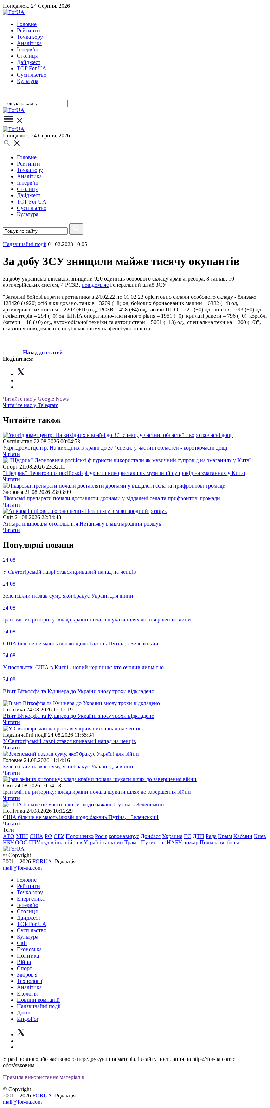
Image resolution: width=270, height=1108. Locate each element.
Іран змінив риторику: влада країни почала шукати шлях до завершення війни (97, 792)
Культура (27, 81)
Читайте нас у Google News (36, 399)
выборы (229, 842)
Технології (29, 981)
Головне (27, 24)
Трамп (132, 842)
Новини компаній (38, 1000)
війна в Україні (83, 842)
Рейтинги (28, 30)
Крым (225, 836)
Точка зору (30, 37)
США (36, 836)
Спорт (24, 968)
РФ (48, 836)
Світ (22, 943)
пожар (190, 842)
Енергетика (31, 899)
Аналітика (29, 43)
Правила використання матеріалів (43, 1077)
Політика (28, 956)
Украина (172, 836)
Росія (101, 836)
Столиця (27, 56)
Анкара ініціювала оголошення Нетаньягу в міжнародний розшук (82, 524)
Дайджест (28, 62)
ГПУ (34, 842)
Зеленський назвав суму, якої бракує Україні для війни (68, 766)
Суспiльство (31, 75)
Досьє (24, 1013)
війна (57, 842)
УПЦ (22, 836)
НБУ (8, 842)
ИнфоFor (27, 1019)
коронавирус (124, 836)
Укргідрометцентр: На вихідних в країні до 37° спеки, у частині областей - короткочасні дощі (115, 448)
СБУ (59, 836)
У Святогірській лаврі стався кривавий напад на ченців (69, 741)
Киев (260, 836)
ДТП (198, 836)
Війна (24, 962)
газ (161, 842)
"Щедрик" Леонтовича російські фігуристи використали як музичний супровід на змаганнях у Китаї (124, 473)
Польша (209, 842)
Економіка (29, 949)
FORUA (42, 861)
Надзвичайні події (24, 244)
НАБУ (174, 842)
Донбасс (151, 836)
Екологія (27, 994)
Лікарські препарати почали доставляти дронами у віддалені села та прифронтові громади (111, 498)
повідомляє (95, 285)
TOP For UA (31, 68)
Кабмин (242, 836)
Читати (11, 454)
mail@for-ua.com (22, 868)
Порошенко (80, 836)
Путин (149, 842)
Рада (211, 836)
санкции (113, 842)
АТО (8, 836)
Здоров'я (27, 975)
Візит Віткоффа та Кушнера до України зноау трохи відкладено (78, 716)
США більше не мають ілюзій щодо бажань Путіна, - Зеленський (81, 817)
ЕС (187, 836)
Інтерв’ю (27, 49)
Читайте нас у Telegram (30, 405)
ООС (21, 842)
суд (45, 842)
